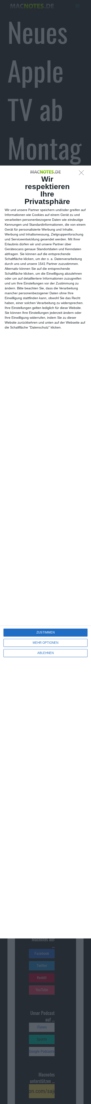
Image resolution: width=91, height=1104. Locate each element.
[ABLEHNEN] (82, 174)
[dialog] (45, 552)
